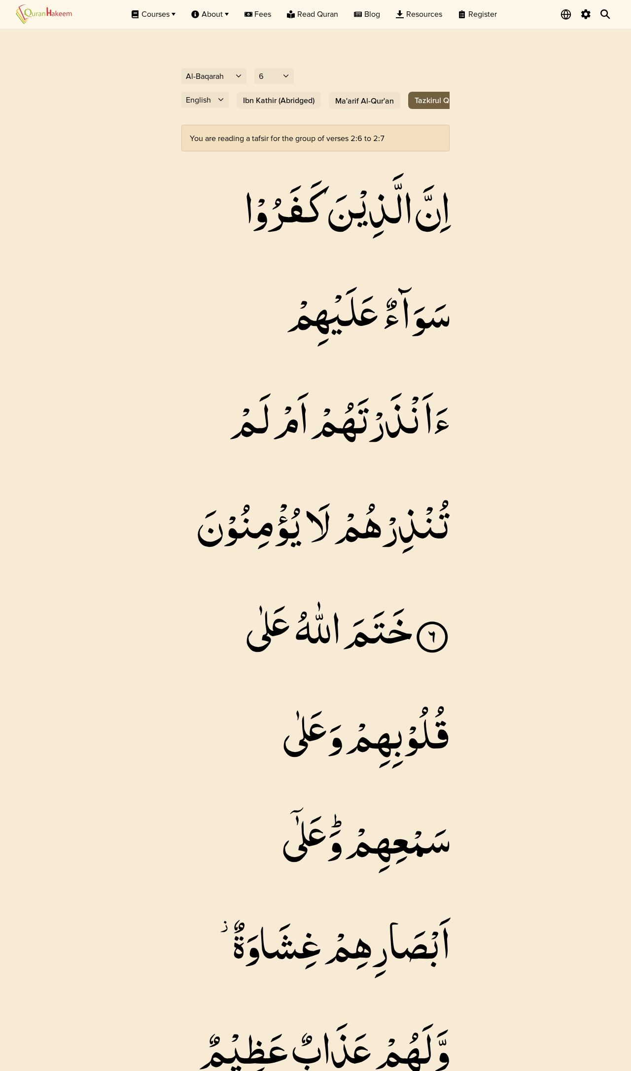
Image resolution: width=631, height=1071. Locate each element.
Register (482, 13)
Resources (424, 13)
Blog (372, 13)
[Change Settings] (586, 14)
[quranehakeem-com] (44, 14)
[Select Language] (566, 14)
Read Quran (317, 13)
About (212, 13)
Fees (262, 13)
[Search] (605, 14)
